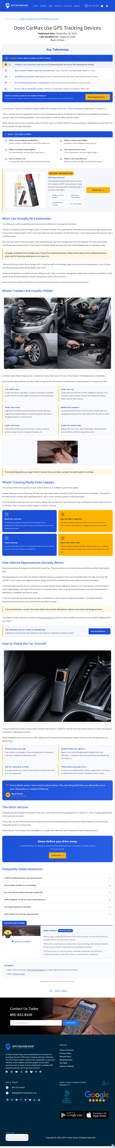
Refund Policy (65, 1056)
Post (15, 19)
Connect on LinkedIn (22, 941)
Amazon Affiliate (67, 1066)
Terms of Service (67, 1050)
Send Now (70, 1023)
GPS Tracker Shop (69, 1137)
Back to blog (61, 991)
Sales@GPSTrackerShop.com (24, 1093)
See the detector (98, 631)
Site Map (63, 1063)
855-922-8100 (94, 6)
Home (8, 19)
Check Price (97, 190)
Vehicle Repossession (36, 970)
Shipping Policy (66, 1060)
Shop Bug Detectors (96, 97)
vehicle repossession (46, 617)
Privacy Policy (19, 974)
